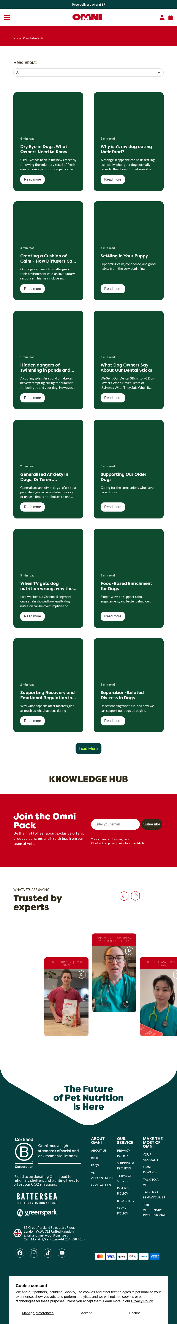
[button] (66, 996)
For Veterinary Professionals (155, 1210)
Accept (86, 1313)
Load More (88, 748)
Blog (95, 1158)
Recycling (125, 1201)
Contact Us (101, 1185)
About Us (99, 1150)
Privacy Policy (142, 1301)
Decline (135, 1313)
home (17, 38)
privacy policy (116, 843)
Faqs (95, 1165)
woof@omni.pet (56, 1235)
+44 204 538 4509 (71, 1239)
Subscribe (151, 824)
